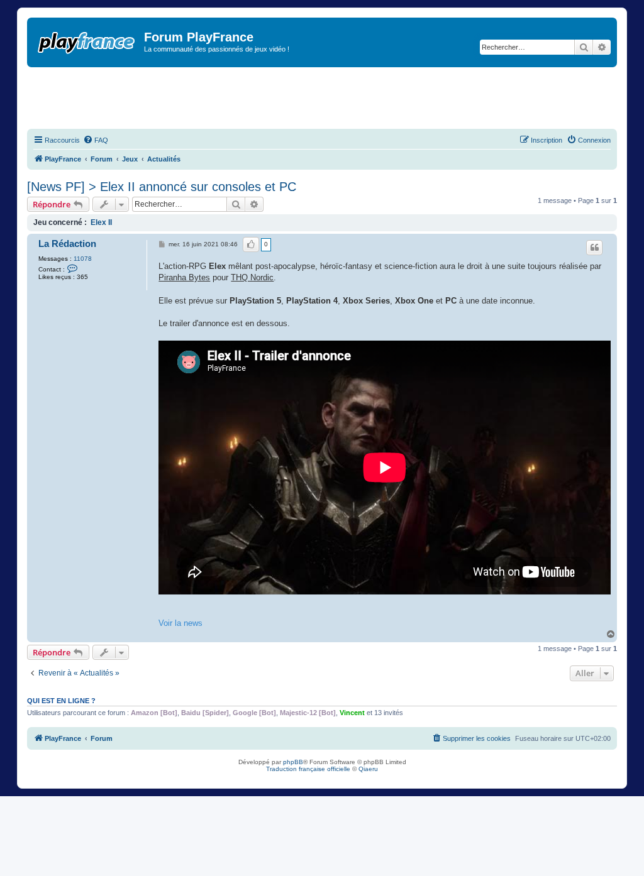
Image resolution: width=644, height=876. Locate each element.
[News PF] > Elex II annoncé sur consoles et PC (161, 187)
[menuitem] (95, 140)
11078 (83, 258)
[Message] (162, 244)
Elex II (101, 222)
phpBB (293, 761)
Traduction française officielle (308, 768)
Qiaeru (368, 768)
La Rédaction (67, 244)
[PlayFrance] (87, 40)
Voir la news (180, 623)
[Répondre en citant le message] (594, 247)
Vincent (352, 712)
